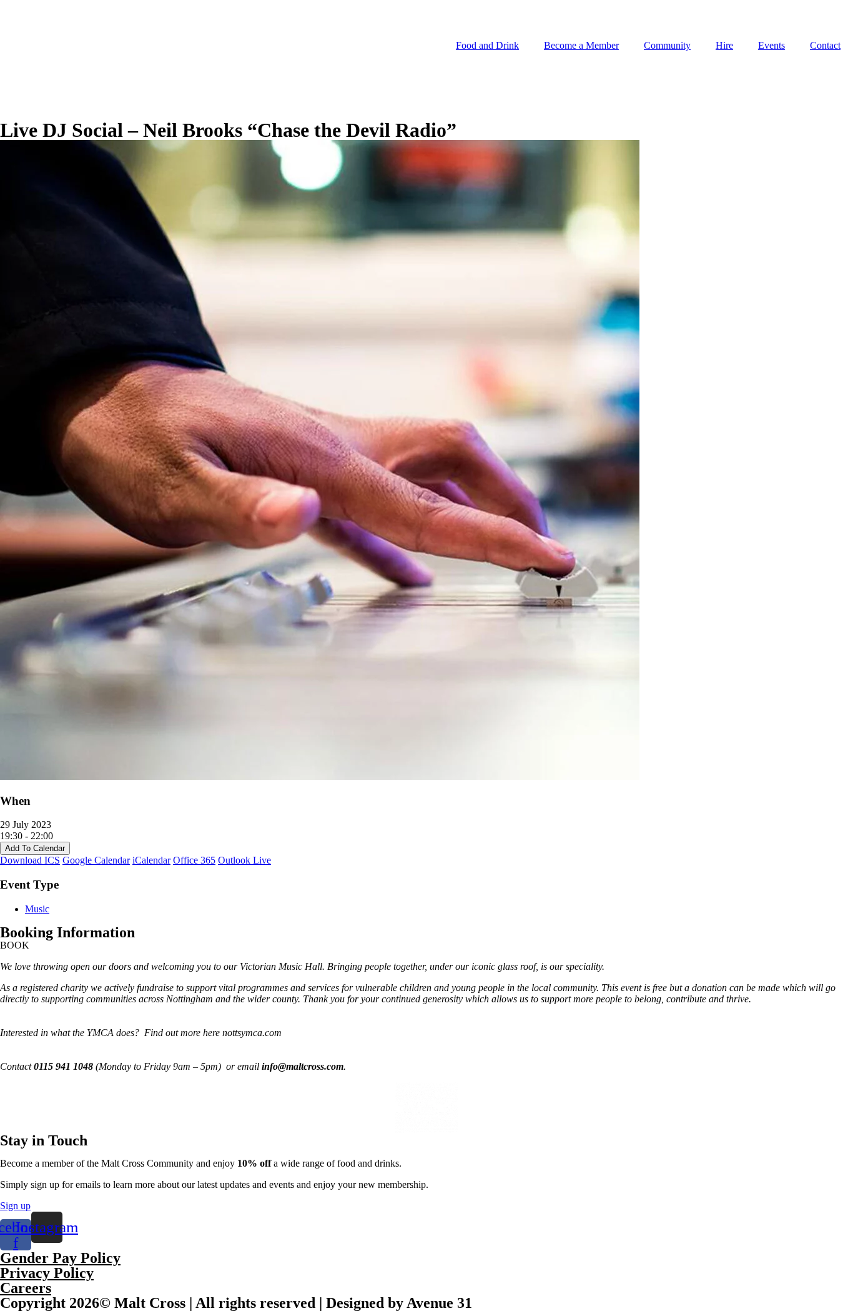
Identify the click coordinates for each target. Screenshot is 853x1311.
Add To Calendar (35, 848)
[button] (14, 945)
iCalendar (151, 860)
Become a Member (581, 45)
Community (667, 45)
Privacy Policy (47, 1273)
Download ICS (30, 860)
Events (771, 45)
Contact (825, 45)
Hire (724, 45)
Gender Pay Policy (60, 1258)
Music (37, 909)
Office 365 (194, 860)
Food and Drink (487, 45)
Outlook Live (244, 860)
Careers (25, 1288)
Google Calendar (96, 860)
